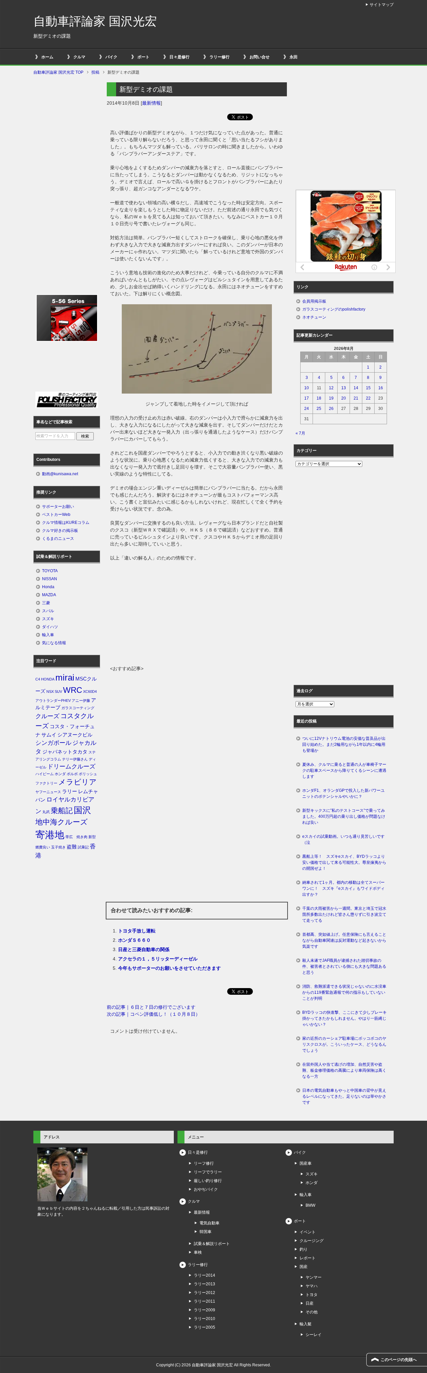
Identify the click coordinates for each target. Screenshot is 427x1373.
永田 (294, 57)
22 (368, 398)
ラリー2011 (204, 1301)
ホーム (47, 57)
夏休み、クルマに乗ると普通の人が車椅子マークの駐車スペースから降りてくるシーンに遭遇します (344, 770)
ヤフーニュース (48, 792)
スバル (48, 611)
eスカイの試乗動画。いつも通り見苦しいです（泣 (343, 839)
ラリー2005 (204, 1327)
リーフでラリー (208, 1172)
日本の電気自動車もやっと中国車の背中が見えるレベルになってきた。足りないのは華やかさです (344, 1096)
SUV (58, 691)
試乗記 (83, 847)
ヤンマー (314, 1277)
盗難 (72, 846)
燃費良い (42, 847)
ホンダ (60, 774)
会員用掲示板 (314, 301)
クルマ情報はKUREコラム (65, 522)
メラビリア (77, 782)
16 (380, 388)
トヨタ (312, 1294)
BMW (310, 1205)
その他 (312, 1312)
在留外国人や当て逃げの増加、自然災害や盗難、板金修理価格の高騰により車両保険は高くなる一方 (344, 1070)
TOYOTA (50, 571)
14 (356, 388)
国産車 (306, 1163)
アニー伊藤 (81, 700)
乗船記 (62, 810)
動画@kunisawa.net (60, 474)
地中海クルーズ (61, 822)
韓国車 (205, 1231)
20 (343, 398)
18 (319, 398)
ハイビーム (44, 774)
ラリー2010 (204, 1318)
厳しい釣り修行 (208, 1180)
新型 (92, 837)
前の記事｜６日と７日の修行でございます (151, 1007)
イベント (308, 1232)
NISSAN (49, 579)
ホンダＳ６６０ (134, 940)
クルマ (79, 57)
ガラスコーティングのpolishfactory (333, 309)
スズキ (48, 619)
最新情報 (151, 103)
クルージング (312, 1240)
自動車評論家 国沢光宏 (95, 21)
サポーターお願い (58, 506)
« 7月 (300, 433)
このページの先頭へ (399, 1359)
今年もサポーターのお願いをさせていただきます (169, 968)
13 (343, 388)
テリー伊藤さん (75, 759)
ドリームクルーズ (71, 766)
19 (331, 398)
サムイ (48, 734)
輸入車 (48, 635)
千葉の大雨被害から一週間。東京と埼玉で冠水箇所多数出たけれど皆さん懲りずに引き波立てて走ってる (344, 914)
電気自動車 (209, 1223)
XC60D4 (90, 691)
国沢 (82, 810)
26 (331, 408)
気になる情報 (54, 643)
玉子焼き (58, 847)
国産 (304, 1266)
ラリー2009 (204, 1310)
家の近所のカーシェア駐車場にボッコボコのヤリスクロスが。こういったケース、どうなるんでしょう (344, 1044)
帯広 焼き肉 (76, 837)
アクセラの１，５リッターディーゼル (157, 958)
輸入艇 (306, 1324)
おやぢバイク (206, 1189)
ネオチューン (314, 317)
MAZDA (49, 595)
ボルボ (72, 774)
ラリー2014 (204, 1275)
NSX (50, 691)
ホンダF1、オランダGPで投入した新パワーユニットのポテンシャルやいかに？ (343, 793)
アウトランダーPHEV (53, 700)
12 (331, 388)
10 (306, 388)
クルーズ (47, 716)
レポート (308, 1258)
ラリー (69, 791)
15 (368, 388)
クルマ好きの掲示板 (60, 530)
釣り (304, 1249)
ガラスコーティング (77, 708)
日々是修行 (179, 57)
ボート (143, 57)
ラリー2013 (204, 1284)
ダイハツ (50, 627)
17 (306, 398)
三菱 (46, 603)
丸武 (46, 812)
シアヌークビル (74, 734)
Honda (48, 587)
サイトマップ (382, 4)
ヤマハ (312, 1286)
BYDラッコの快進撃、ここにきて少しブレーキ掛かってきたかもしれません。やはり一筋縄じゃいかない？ (344, 1018)
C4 (37, 679)
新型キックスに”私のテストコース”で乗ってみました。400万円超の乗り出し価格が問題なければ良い (343, 816)
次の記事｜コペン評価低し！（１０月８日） (153, 1014)
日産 (310, 1303)
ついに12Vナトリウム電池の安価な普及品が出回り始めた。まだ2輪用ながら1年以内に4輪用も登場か (344, 744)
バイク (111, 57)
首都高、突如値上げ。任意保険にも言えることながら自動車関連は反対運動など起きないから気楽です (344, 940)
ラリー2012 (204, 1292)
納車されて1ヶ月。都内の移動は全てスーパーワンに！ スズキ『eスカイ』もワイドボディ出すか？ (343, 888)
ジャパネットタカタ (64, 751)
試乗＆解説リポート (212, 1243)
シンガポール (53, 742)
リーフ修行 (204, 1163)
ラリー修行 (219, 57)
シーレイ (314, 1334)
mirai (64, 677)
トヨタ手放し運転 (136, 930)
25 (319, 408)
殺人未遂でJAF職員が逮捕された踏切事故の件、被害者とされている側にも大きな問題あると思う (344, 966)
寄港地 (49, 834)
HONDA (47, 679)
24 (306, 408)
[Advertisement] (197, 615)
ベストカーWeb (56, 514)
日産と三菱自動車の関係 (143, 949)
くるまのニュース (58, 538)
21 (356, 398)
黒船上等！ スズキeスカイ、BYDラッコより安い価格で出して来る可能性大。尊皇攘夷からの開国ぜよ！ (344, 862)
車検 (198, 1252)
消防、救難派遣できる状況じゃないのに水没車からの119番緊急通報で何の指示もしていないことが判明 (344, 992)
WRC (72, 690)
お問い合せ (260, 57)
